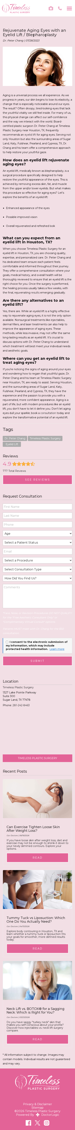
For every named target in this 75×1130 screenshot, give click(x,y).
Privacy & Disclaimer (37, 1104)
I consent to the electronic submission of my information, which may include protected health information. (37, 645)
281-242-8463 (21, 705)
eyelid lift (30, 134)
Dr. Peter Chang (15, 438)
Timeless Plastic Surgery (45, 438)
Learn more (57, 649)
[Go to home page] (16, 8)
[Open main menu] (70, 8)
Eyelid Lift (12, 444)
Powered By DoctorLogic (37, 1114)
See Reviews (37, 479)
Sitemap (37, 1107)
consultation (48, 413)
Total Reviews (14, 471)
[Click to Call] (60, 8)
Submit (38, 661)
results (35, 292)
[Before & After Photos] (51, 8)
